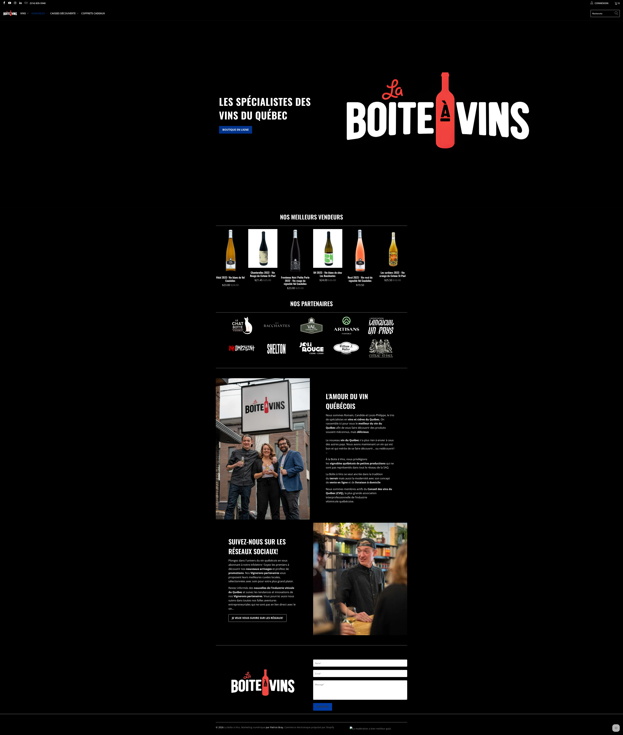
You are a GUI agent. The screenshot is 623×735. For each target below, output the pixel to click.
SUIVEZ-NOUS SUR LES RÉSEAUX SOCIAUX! (257, 546)
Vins (23, 13)
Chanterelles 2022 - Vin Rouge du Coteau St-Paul (262, 248)
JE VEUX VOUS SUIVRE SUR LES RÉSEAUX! (257, 618)
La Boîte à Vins (232, 727)
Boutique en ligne (235, 129)
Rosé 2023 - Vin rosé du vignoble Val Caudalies (360, 251)
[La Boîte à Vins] (10, 13)
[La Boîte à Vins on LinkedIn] (20, 3)
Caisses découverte (63, 13)
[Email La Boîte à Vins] (25, 3)
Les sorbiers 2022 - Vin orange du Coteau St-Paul (392, 248)
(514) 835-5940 (38, 3)
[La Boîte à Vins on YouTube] (9, 3)
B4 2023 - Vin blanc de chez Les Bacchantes (327, 248)
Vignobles (38, 13)
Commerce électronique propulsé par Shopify (309, 727)
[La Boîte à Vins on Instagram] (15, 3)
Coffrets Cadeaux (93, 13)
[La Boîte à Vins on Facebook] (4, 3)
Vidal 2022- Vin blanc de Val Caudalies (230, 251)
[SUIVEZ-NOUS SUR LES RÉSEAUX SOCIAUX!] (360, 579)
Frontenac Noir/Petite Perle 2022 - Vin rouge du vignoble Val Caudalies (295, 251)
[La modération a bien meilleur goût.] (370, 728)
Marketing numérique (253, 727)
